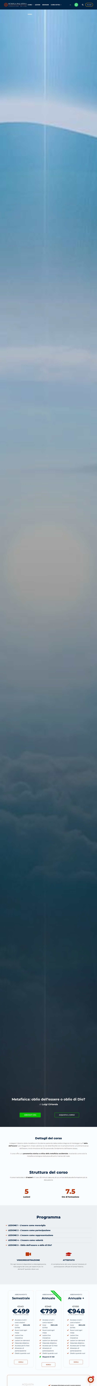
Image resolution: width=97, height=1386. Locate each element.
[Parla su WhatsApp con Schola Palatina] (76, 5)
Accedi (89, 5)
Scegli (20, 1362)
